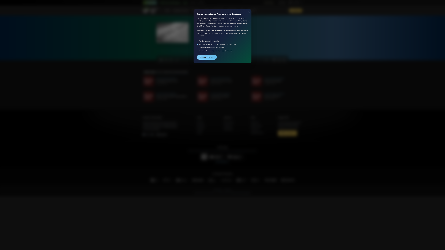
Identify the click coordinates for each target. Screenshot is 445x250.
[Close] (249, 12)
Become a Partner (207, 57)
